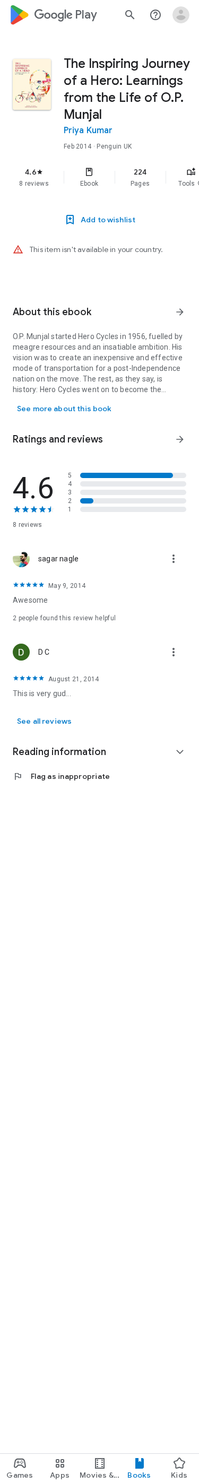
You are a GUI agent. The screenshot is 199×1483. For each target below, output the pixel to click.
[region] (99, 177)
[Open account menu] (181, 15)
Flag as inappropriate (61, 776)
